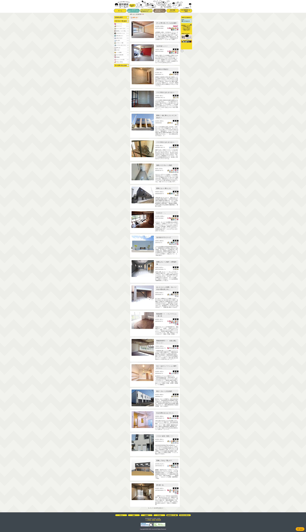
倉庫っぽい (122, 47)
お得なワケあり (122, 38)
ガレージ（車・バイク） (122, 28)
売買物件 (118, 57)
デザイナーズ (122, 26)
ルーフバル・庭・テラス (122, 45)
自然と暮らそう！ (122, 35)
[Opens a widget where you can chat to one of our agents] (300, 529)
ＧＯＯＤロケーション (122, 33)
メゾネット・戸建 (122, 42)
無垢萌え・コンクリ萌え (122, 30)
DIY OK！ (122, 50)
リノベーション (122, 23)
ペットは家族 (122, 52)
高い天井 (122, 40)
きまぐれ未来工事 (122, 54)
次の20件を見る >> (158, 508)
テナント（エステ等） (122, 59)
